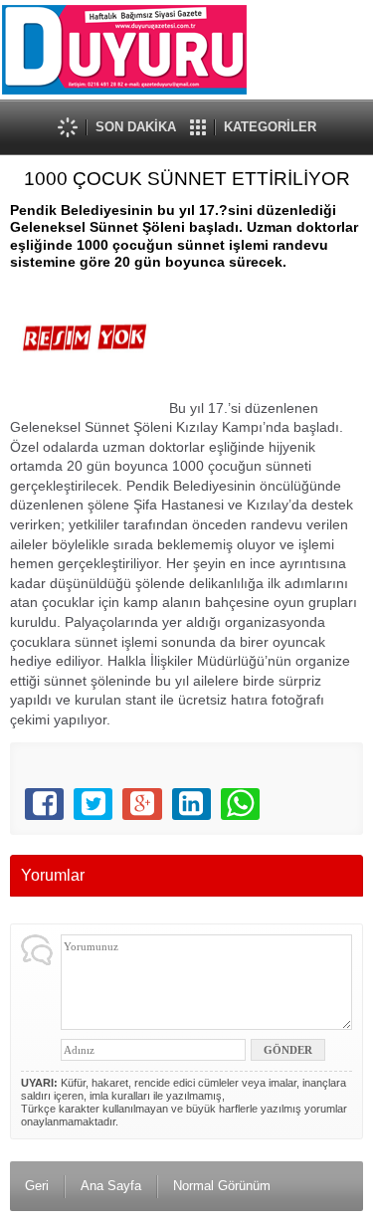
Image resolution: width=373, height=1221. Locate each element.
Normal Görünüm (222, 1185)
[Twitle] (93, 804)
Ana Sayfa (111, 1185)
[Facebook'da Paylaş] (44, 804)
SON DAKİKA (135, 126)
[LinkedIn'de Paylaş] (191, 804)
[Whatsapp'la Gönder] (240, 804)
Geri (37, 1185)
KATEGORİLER (270, 126)
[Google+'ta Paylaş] (141, 804)
